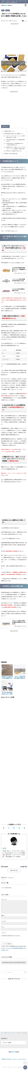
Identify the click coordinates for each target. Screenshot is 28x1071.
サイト (2, 927)
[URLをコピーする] (24, 828)
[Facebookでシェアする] (8, 828)
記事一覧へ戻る (14, 870)
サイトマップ (14, 1059)
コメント (4, 899)
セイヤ (4, 848)
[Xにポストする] (3, 828)
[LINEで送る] (19, 828)
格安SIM (7, 10)
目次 (5, 126)
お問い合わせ (9, 1059)
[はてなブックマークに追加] (14, 828)
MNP (3, 10)
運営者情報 (4, 1059)
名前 (3, 915)
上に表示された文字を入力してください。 (11, 935)
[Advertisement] (14, 39)
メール (3, 921)
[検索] (25, 972)
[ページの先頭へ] (25, 1067)
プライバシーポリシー (22, 1059)
